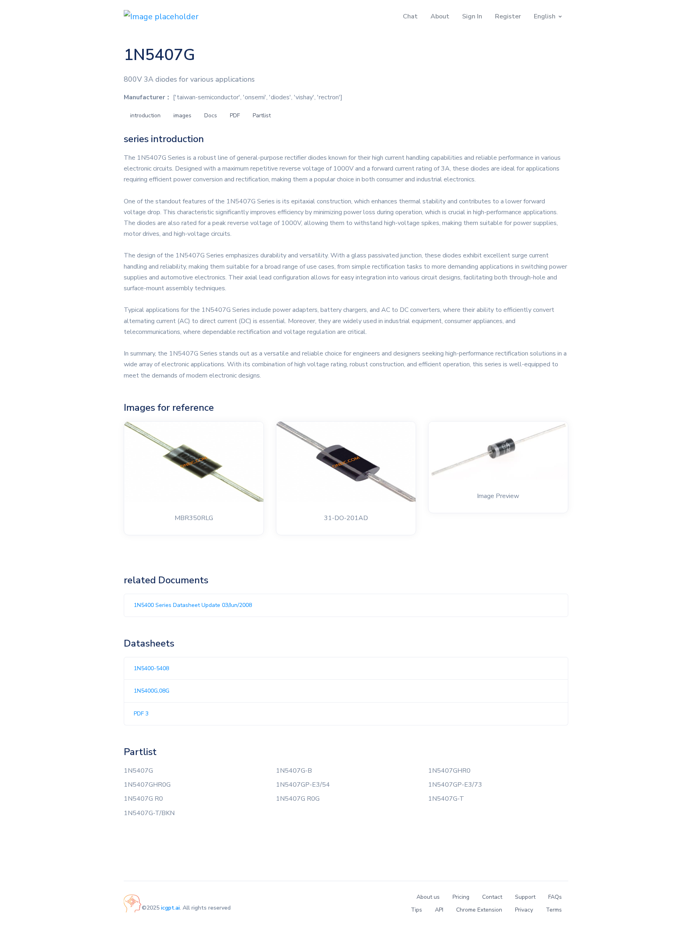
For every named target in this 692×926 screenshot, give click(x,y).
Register (508, 16)
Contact (492, 897)
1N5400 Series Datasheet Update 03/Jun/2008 (193, 605)
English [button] (544, 16)
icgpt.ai (170, 908)
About (439, 16)
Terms (554, 910)
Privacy (524, 910)
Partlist (262, 115)
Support (525, 897)
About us (428, 897)
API (439, 910)
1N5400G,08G (151, 691)
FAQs (555, 897)
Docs (210, 115)
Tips (416, 910)
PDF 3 (141, 713)
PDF (235, 115)
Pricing (461, 897)
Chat (410, 16)
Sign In (472, 16)
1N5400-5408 (151, 668)
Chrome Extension (479, 910)
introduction (145, 115)
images (182, 115)
